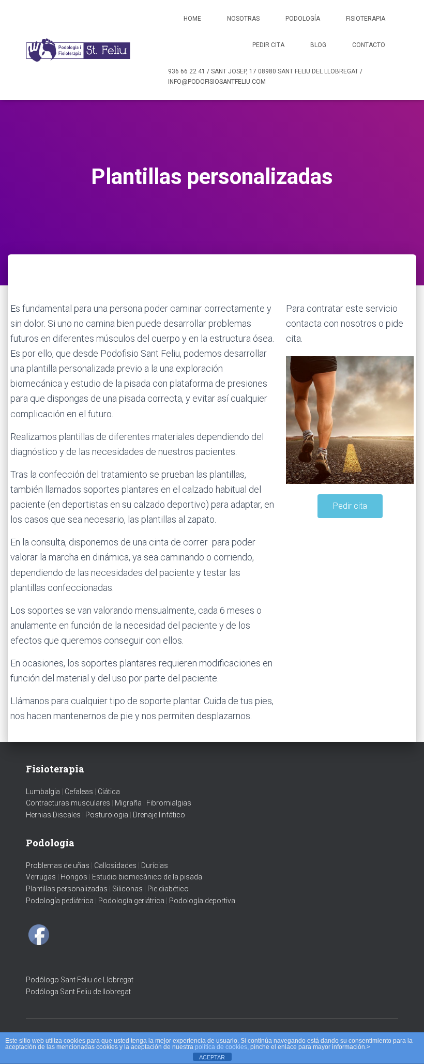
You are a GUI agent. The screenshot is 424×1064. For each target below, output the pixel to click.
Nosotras (243, 18)
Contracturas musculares (68, 803)
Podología (302, 18)
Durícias (154, 865)
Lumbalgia (43, 791)
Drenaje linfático (159, 815)
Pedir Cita (268, 45)
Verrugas (41, 877)
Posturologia (106, 815)
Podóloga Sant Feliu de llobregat (78, 991)
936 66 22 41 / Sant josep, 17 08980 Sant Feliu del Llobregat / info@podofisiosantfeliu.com (265, 76)
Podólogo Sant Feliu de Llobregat (79, 980)
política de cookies (221, 1047)
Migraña (128, 803)
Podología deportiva (202, 900)
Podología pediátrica (60, 900)
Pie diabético (168, 889)
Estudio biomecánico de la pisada (147, 877)
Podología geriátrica (131, 900)
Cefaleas (79, 791)
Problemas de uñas (57, 865)
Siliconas (127, 889)
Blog (318, 45)
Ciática (109, 791)
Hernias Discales (53, 815)
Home (192, 18)
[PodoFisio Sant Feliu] (79, 50)
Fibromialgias (168, 803)
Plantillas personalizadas (67, 889)
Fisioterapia (365, 18)
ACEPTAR (212, 1057)
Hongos (73, 877)
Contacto (368, 45)
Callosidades (115, 865)
